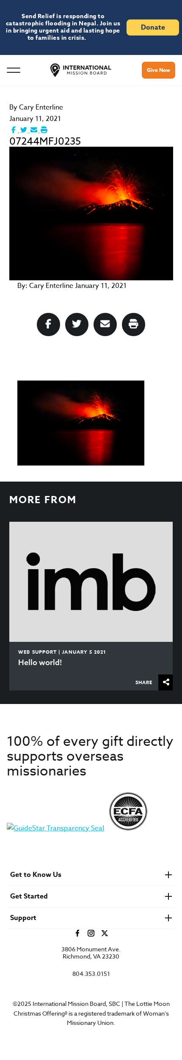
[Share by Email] (35, 130)
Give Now (158, 70)
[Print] (44, 130)
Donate (153, 27)
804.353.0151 (91, 974)
